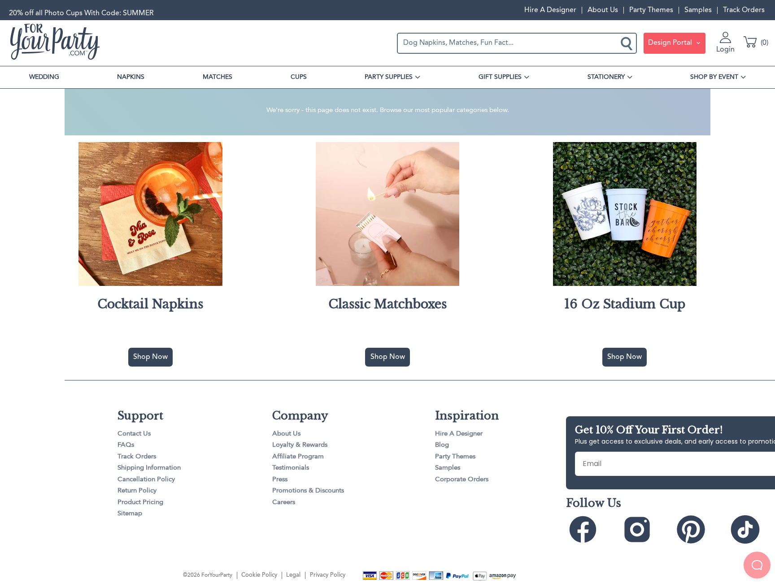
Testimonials (290, 468)
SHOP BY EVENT (714, 77)
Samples (698, 10)
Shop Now (150, 357)
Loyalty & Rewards (299, 445)
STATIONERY (606, 77)
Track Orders (744, 10)
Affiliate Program (298, 456)
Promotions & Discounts (308, 491)
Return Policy (137, 491)
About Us (603, 10)
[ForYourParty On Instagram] (646, 529)
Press (279, 479)
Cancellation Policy (146, 479)
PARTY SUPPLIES (389, 77)
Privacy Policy (327, 575)
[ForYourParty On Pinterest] (700, 529)
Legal (293, 575)
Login (725, 49)
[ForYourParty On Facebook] (592, 529)
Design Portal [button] (671, 43)
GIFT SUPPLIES (500, 77)
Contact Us (134, 434)
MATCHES (217, 77)
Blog (442, 445)
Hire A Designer (550, 10)
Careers (283, 502)
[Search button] (627, 43)
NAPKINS (130, 77)
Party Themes (651, 10)
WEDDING (44, 77)
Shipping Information (149, 468)
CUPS (299, 77)
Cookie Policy (259, 575)
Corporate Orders (461, 479)
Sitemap (130, 513)
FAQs (126, 445)
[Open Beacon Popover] (757, 565)
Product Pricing (140, 502)
